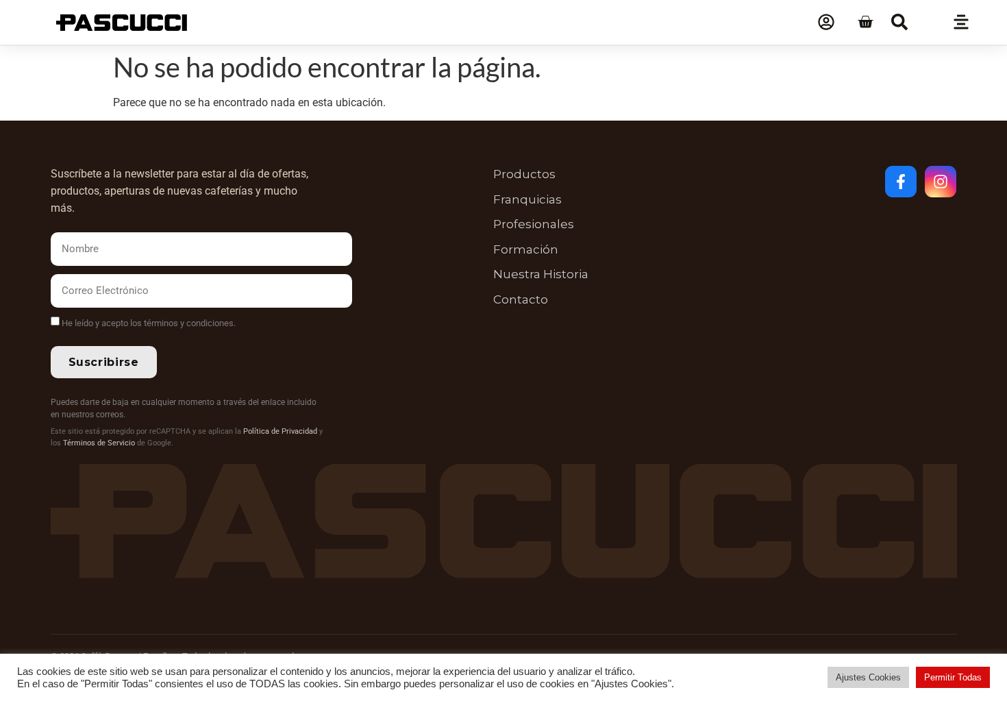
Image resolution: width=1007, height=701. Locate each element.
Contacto (520, 299)
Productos (524, 174)
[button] (899, 22)
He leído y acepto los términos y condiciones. (149, 323)
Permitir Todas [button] (953, 677)
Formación (525, 249)
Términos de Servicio (99, 443)
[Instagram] (940, 181)
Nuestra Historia (540, 274)
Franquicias (527, 199)
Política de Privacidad (280, 431)
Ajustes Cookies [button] (868, 677)
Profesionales (533, 224)
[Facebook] (901, 181)
